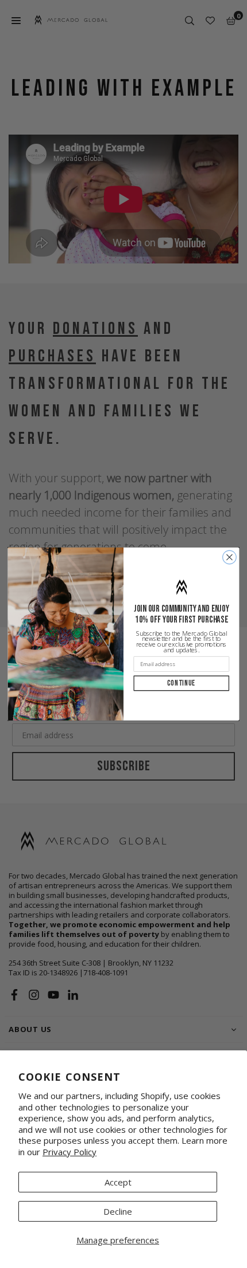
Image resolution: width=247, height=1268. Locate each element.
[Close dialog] (230, 557)
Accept (118, 1182)
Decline (117, 1211)
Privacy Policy (70, 1151)
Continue (181, 683)
